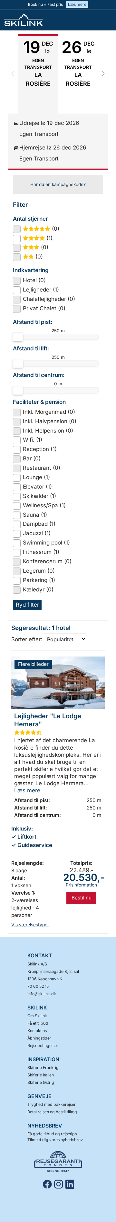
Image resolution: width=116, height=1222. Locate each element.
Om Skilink (37, 1015)
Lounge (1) (36, 477)
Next (103, 74)
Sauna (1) (35, 515)
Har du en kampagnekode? (58, 184)
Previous (13, 74)
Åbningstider (39, 1038)
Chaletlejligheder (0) (49, 299)
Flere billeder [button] (33, 664)
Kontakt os (37, 1030)
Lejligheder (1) (41, 289)
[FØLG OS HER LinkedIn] (71, 1184)
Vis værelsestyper (30, 924)
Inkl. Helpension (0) (48, 430)
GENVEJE (39, 1096)
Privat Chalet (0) (44, 308)
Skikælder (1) (39, 496)
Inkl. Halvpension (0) (49, 421)
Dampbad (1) (39, 524)
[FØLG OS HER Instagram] (59, 1184)
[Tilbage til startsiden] (27, 19)
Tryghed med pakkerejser (51, 1104)
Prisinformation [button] (81, 884)
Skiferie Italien (40, 1075)
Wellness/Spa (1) (44, 505)
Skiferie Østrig (40, 1082)
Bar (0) (32, 458)
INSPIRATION (43, 1059)
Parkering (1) (39, 580)
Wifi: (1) (32, 439)
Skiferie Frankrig (43, 1067)
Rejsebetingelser (42, 1045)
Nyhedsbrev (44, 1126)
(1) (40, 238)
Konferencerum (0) (47, 561)
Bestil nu (82, 898)
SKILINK (37, 1008)
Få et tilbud (37, 1023)
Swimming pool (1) (46, 542)
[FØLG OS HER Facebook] (48, 1184)
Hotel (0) (34, 280)
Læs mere (77, 4)
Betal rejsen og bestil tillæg (52, 1111)
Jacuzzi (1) (37, 533)
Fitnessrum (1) (41, 552)
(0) (43, 229)
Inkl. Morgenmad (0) (49, 412)
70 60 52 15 (38, 986)
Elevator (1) (37, 486)
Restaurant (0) (41, 468)
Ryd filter (27, 604)
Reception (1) (40, 449)
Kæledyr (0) (38, 589)
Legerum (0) (39, 570)
